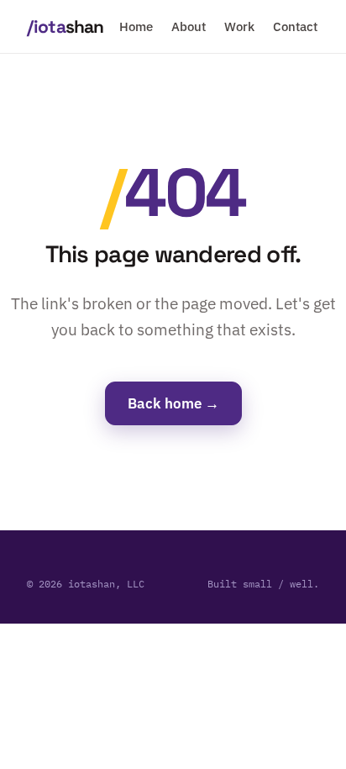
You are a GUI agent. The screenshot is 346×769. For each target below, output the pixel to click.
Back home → (173, 403)
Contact (295, 26)
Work (239, 26)
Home (136, 26)
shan (65, 26)
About (188, 26)
